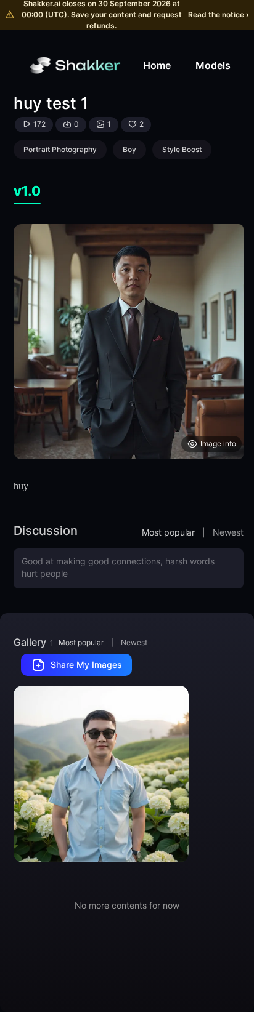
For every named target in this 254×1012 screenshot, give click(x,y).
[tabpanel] (129, 341)
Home (157, 65)
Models (213, 65)
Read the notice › (218, 14)
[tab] (27, 191)
